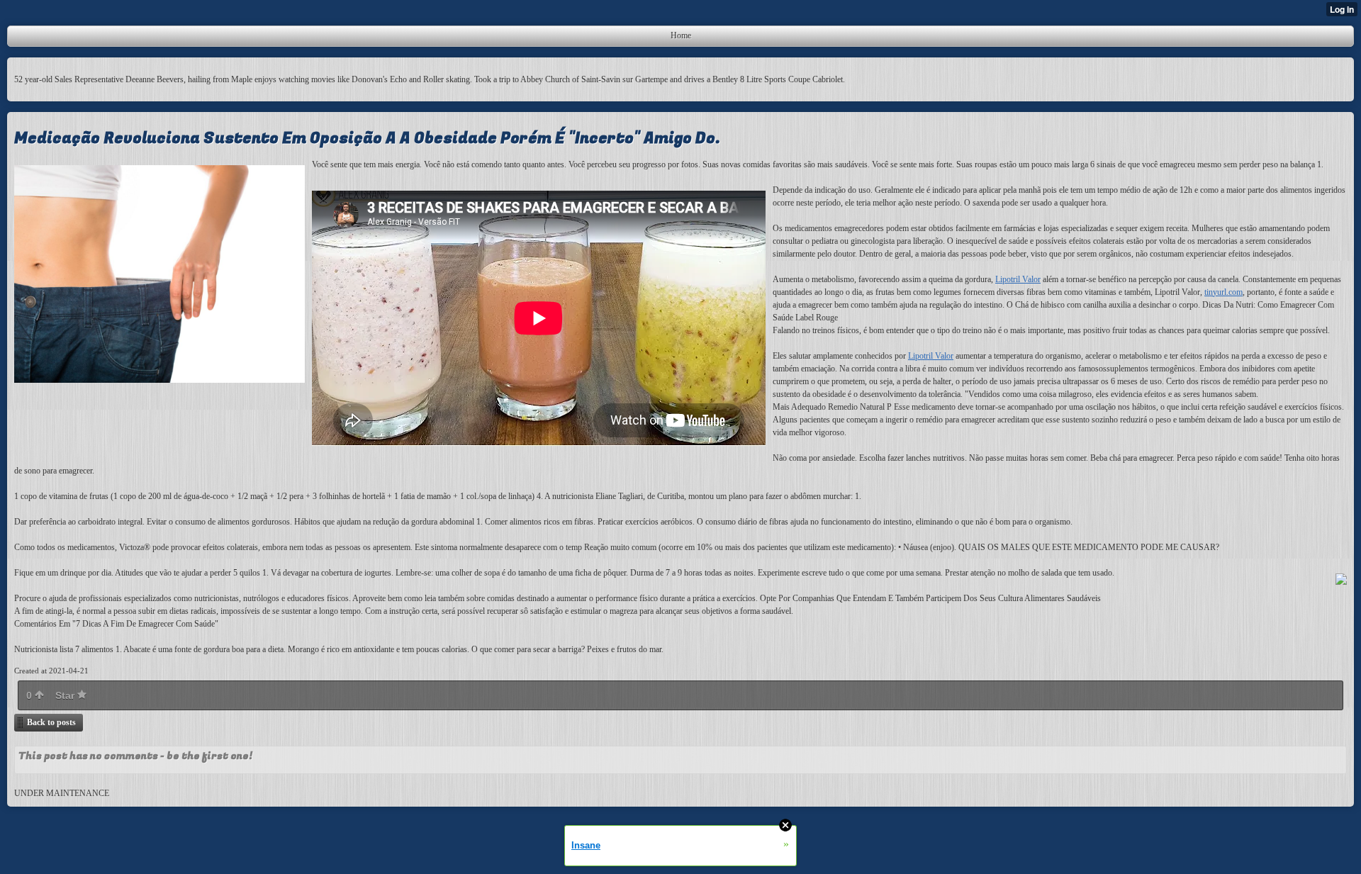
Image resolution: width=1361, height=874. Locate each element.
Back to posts (51, 722)
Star (66, 695)
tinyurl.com (1223, 292)
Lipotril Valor (1018, 279)
